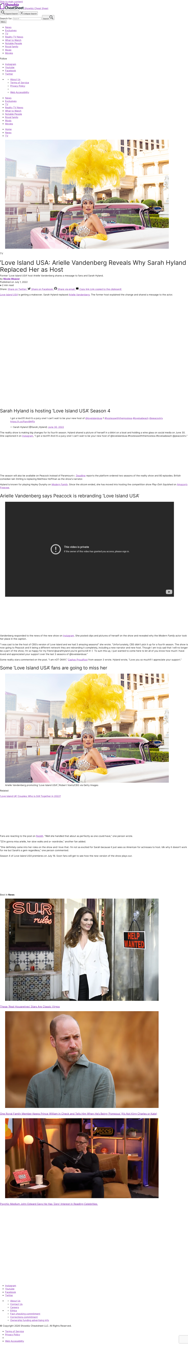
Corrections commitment (24, 1317)
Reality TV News (14, 36)
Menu (3, 22)
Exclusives (10, 30)
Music (8, 49)
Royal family (11, 46)
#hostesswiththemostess (118, 418)
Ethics (13, 1310)
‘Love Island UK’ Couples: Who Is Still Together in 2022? (30, 796)
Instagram (27, 435)
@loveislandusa (93, 418)
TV (6, 33)
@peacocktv (156, 418)
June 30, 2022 (56, 427)
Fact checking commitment (25, 1313)
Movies (9, 53)
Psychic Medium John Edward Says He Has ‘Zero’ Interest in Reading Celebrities (49, 1203)
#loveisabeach (141, 418)
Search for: (6, 18)
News (8, 27)
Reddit (39, 836)
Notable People (13, 43)
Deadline (81, 475)
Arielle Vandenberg (79, 294)
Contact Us (16, 1304)
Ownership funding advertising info (29, 1320)
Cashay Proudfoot (78, 659)
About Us (15, 79)
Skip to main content (11, 1)
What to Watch (13, 40)
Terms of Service (19, 82)
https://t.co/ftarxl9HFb (22, 421)
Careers (14, 1307)
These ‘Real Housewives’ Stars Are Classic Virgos (30, 1006)
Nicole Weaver (11, 278)
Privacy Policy (17, 85)
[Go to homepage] (12, 1280)
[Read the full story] (82, 1000)
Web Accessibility (19, 92)
